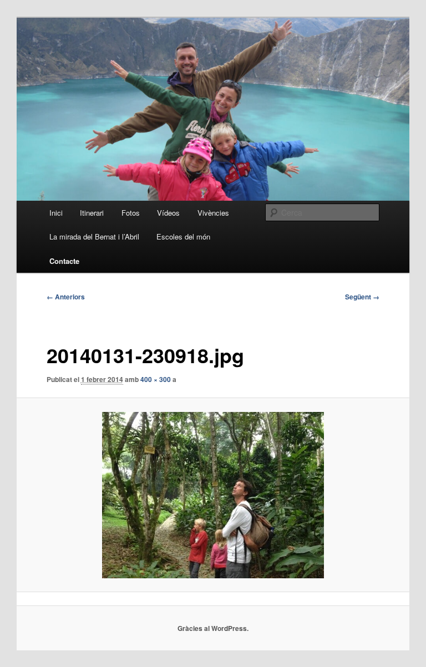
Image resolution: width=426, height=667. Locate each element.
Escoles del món (183, 236)
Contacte (64, 261)
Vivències (213, 212)
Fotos (130, 212)
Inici (56, 212)
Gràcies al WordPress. (213, 628)
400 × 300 (155, 379)
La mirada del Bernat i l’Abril (94, 236)
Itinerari (92, 212)
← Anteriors (66, 297)
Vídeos (168, 212)
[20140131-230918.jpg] (213, 495)
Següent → (362, 297)
